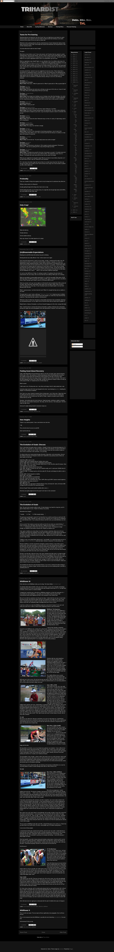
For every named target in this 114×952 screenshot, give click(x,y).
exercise (87, 90)
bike (24, 196)
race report (35, 906)
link (85, 132)
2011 (74, 75)
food (86, 97)
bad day (87, 59)
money (86, 143)
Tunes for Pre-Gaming (28, 35)
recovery (31, 411)
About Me (29, 26)
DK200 (86, 85)
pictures (87, 161)
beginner (87, 62)
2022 (74, 54)
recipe (86, 204)
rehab (86, 211)
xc (85, 315)
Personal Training (71, 26)
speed (40, 362)
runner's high (88, 226)
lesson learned (26, 906)
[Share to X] (33, 168)
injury (86, 120)
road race (87, 221)
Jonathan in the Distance (30, 540)
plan (86, 163)
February (76, 202)
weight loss (87, 291)
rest (39, 411)
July (75, 104)
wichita (86, 297)
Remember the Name (30, 107)
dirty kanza (87, 82)
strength (87, 250)
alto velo (87, 57)
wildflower (45, 906)
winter (86, 307)
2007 (74, 210)
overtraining (26, 411)
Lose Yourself (28, 149)
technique (87, 263)
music (31, 170)
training (86, 271)
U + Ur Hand (28, 136)
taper (86, 261)
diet (85, 80)
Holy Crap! (24, 205)
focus (28, 170)
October (76, 93)
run (85, 224)
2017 (74, 63)
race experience (57, 917)
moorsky (61, 949)
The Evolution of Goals (29, 505)
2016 (74, 65)
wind (40, 196)
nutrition (87, 150)
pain (86, 158)
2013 (74, 71)
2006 (74, 212)
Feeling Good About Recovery (32, 371)
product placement (89, 181)
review (86, 216)
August (76, 101)
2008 (74, 82)
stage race (87, 248)
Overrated (27, 128)
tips (85, 268)
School (86, 232)
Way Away (27, 86)
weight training (88, 293)
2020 (74, 59)
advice (24, 170)
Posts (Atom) (46, 937)
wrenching (87, 312)
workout (87, 310)
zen (85, 320)
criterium (87, 72)
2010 (74, 77)
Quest (26, 80)
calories (86, 70)
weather (36, 196)
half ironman (88, 107)
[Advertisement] (92, 331)
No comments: (24, 168)
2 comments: (24, 242)
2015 (74, 67)
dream (86, 87)
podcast (58, 389)
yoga (86, 317)
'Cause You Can (28, 101)
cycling (27, 196)
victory (86, 278)
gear (86, 100)
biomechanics (88, 67)
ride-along (87, 219)
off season (87, 153)
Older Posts (63, 932)
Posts (74, 344)
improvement (88, 118)
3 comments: (24, 194)
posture (86, 173)
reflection (32, 196)
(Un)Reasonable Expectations (32, 252)
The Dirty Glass (28, 122)
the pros (25, 630)
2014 (74, 69)
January (76, 206)
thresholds (87, 266)
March (75, 198)
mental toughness (89, 139)
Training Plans (59, 26)
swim (86, 258)
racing (86, 199)
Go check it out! (57, 584)
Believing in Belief (45, 294)
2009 (74, 80)
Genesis (87, 102)
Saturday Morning (29, 93)
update (86, 276)
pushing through (30, 362)
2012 (74, 73)
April (75, 194)
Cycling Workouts (40, 26)
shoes (86, 238)
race (34, 170)
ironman (87, 123)
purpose (87, 185)
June (75, 108)
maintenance (88, 134)
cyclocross (87, 77)
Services (50, 26)
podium (86, 171)
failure (86, 92)
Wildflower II (25, 910)
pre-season (87, 178)
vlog (86, 283)
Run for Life (62, 64)
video (86, 281)
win (85, 302)
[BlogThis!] (32, 168)
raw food (87, 201)
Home (21, 26)
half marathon (88, 110)
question (87, 191)
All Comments (76, 346)
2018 (74, 61)
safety (86, 229)
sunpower (87, 256)
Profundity (24, 179)
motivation (87, 145)
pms (86, 166)
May (75, 111)
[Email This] (30, 168)
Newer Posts (23, 932)
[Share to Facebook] (35, 168)
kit (85, 125)
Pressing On (28, 142)
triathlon (87, 273)
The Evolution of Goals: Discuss (33, 445)
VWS (86, 286)
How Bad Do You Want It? (35, 62)
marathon (87, 137)
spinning (87, 245)
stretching (87, 253)
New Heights (25, 420)
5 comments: (24, 904)
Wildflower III (25, 581)
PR (85, 176)
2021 (74, 56)
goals (24, 362)
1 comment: (24, 434)
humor (86, 115)
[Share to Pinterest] (36, 168)
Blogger (71, 949)
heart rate (87, 113)
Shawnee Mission (89, 234)
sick (86, 240)
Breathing (27, 115)
